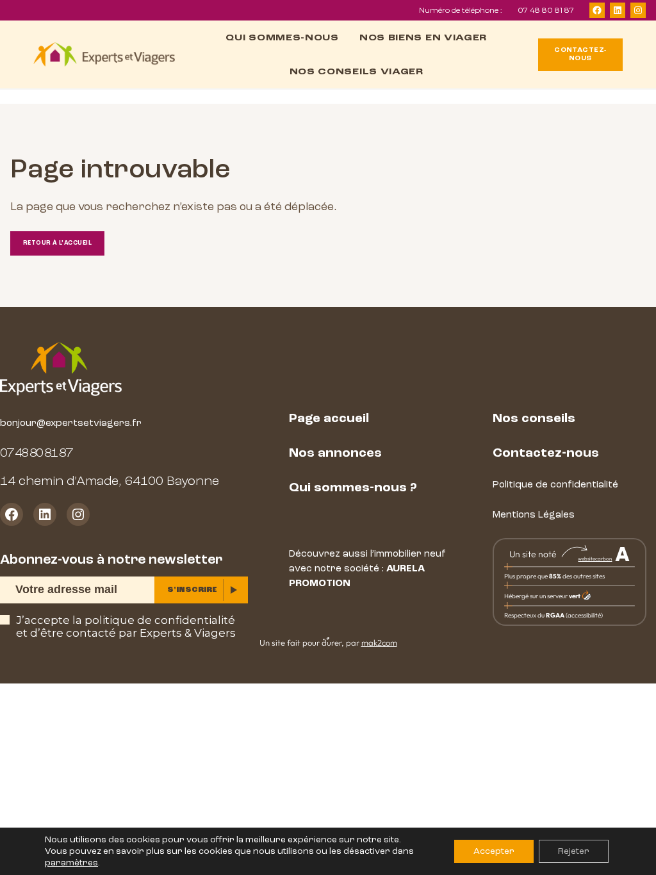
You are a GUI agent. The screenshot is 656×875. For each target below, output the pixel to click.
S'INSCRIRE (192, 589)
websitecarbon (595, 558)
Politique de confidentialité (555, 484)
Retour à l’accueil (57, 243)
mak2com (379, 642)
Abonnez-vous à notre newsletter (111, 559)
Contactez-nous (546, 453)
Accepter (493, 851)
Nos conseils (534, 418)
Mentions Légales (534, 514)
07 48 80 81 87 (546, 10)
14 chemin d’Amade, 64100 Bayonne (109, 481)
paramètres (71, 862)
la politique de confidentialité (153, 620)
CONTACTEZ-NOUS (580, 54)
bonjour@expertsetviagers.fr (71, 423)
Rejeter (573, 851)
